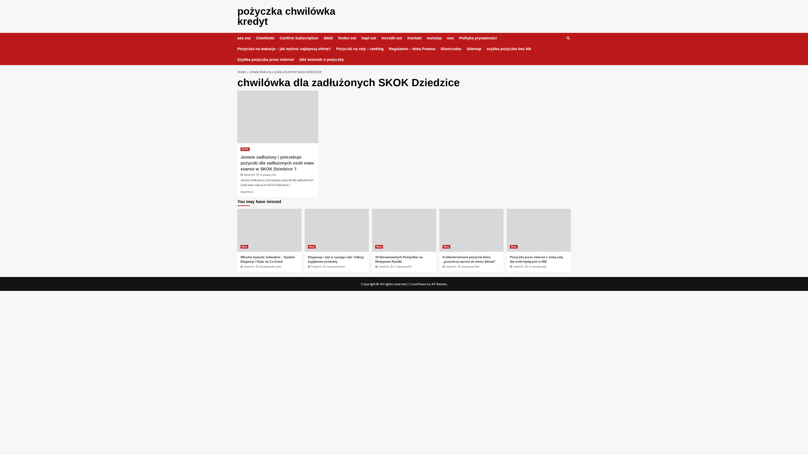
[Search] (568, 38)
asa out (244, 38)
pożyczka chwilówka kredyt (286, 16)
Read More (247, 191)
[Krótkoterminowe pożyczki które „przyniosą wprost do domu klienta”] (471, 230)
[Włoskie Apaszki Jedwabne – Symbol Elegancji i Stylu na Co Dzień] (269, 230)
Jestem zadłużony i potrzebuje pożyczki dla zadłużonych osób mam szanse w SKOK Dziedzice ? (277, 163)
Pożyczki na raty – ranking (360, 49)
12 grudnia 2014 (268, 175)
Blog (244, 246)
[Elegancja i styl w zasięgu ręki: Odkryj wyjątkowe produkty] (337, 230)
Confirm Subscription (299, 38)
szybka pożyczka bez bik (509, 49)
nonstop (434, 38)
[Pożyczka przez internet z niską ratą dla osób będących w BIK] (539, 230)
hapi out (368, 38)
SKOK (245, 149)
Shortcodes (451, 49)
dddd (328, 38)
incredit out (391, 38)
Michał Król (249, 175)
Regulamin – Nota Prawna (412, 49)
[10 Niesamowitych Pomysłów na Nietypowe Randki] (404, 230)
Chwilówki (265, 38)
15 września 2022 (470, 266)
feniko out (347, 38)
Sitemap (474, 49)
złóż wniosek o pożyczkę (321, 60)
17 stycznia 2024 (402, 266)
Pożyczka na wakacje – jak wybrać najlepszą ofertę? (284, 49)
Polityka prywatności (478, 38)
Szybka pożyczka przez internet (265, 60)
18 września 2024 (336, 266)
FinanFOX (249, 266)
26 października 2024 (270, 266)
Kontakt (414, 38)
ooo (450, 38)
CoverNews (417, 284)
